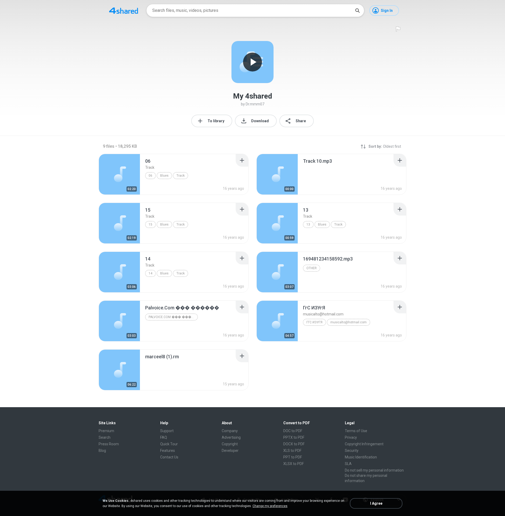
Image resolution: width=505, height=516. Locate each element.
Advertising (231, 437)
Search (104, 437)
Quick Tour (169, 444)
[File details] (119, 174)
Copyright (230, 444)
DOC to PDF (292, 431)
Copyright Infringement (364, 444)
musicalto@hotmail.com (348, 322)
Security (351, 450)
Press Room (109, 444)
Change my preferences (269, 506)
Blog (102, 450)
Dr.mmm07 (255, 104)
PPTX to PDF (293, 437)
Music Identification (361, 457)
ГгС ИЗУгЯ (314, 322)
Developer (230, 450)
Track (180, 175)
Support (167, 431)
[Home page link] (123, 10)
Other (311, 268)
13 (308, 224)
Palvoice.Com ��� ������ (173, 317)
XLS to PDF (292, 450)
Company (230, 431)
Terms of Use (356, 431)
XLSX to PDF (293, 464)
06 (150, 175)
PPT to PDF (292, 457)
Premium (106, 431)
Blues (164, 175)
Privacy (351, 437)
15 (150, 224)
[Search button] (357, 10)
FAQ (163, 437)
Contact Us (169, 457)
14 (150, 273)
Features (167, 450)
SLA (348, 464)
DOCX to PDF (294, 444)
